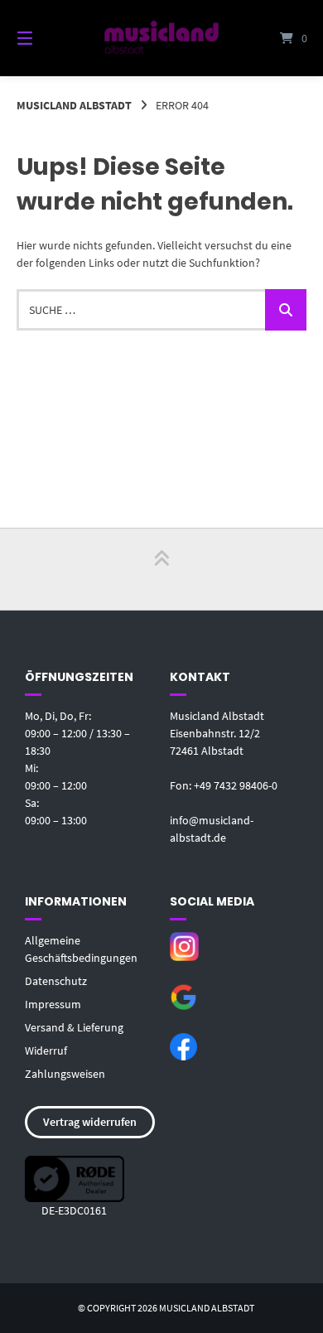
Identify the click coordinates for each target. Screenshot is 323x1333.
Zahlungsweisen (65, 1073)
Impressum (53, 1004)
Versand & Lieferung (74, 1027)
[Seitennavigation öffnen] (46, 38)
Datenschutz (56, 980)
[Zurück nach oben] (161, 569)
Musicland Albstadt (74, 105)
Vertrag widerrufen (90, 1121)
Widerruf (46, 1050)
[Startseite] (161, 37)
